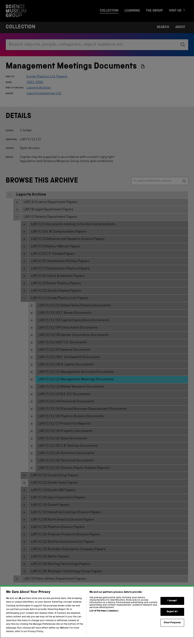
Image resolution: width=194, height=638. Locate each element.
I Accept (172, 601)
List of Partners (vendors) (103, 611)
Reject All (172, 612)
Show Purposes (172, 623)
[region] (97, 612)
